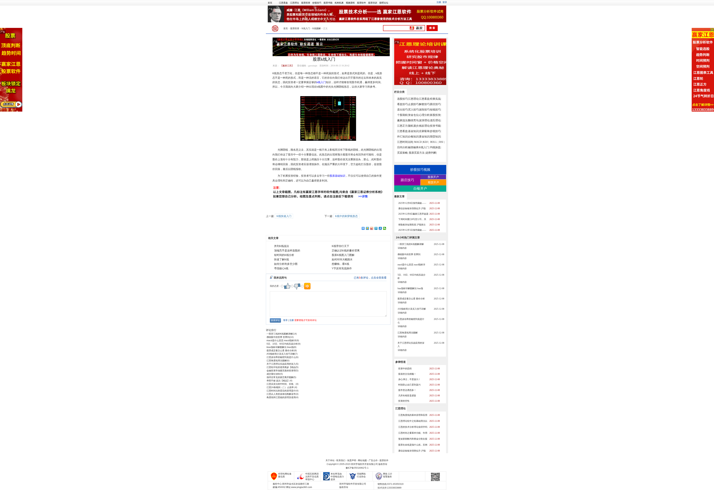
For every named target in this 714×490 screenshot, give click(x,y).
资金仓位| (413, 115)
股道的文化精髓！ (407, 374)
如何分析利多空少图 (286, 264)
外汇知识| (402, 136)
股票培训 (372, 2)
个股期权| (402, 115)
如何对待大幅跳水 (342, 259)
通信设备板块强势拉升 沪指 (412, 208)
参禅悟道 (400, 361)
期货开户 (433, 182)
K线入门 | (424, 147)
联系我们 (340, 460)
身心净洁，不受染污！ (409, 379)
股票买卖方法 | (417, 152)
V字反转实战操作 (342, 268)
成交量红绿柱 (273, 374)
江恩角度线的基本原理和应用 (412, 415)
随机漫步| (413, 125)
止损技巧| (413, 104)
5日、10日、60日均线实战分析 (282, 344)
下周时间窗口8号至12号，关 (412, 219)
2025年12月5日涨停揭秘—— (412, 230)
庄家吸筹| (424, 131)
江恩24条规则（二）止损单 (280, 387)
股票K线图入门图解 (343, 255)
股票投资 (305, 2)
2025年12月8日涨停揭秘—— (412, 203)
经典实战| (435, 98)
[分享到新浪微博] (371, 228)
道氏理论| (435, 120)
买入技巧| (413, 109)
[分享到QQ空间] (367, 228)
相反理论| (424, 125)
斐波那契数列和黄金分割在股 (412, 439)
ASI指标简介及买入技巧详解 (281, 354)
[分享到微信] (384, 228)
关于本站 (330, 460)
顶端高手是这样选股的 (287, 250)
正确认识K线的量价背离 (346, 250)
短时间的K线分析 (284, 255)
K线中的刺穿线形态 (346, 216)
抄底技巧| (435, 131)
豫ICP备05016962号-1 (357, 468)
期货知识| (435, 136)
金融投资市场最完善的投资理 (281, 370)
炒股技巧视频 (420, 169)
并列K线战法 (281, 246)
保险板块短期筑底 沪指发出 (412, 224)
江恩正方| (402, 125)
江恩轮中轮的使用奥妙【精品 (281, 367)
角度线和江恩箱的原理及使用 (281, 397)
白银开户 (420, 188)
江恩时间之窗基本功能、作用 (412, 433)
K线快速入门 (283, 216)
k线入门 (321, 82)
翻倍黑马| (413, 120)
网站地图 (362, 460)
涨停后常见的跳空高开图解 (280, 377)
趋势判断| (431, 152)
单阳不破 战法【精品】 (278, 380)
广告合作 (373, 460)
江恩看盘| (424, 98)
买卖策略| (402, 152)
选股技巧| (402, 98)
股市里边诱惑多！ (407, 390)
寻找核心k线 (281, 268)
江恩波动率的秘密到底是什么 (281, 357)
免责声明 (351, 460)
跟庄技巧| (435, 104)
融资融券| (413, 147)
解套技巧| (424, 104)
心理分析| (424, 115)
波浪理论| (424, 120)
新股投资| (435, 115)
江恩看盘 (283, 2)
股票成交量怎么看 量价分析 (280, 350)
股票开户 (433, 177)
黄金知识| (424, 136)
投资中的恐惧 (405, 368)
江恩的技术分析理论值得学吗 (412, 427)
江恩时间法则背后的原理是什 (281, 390)
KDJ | (426, 142)
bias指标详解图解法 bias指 (280, 347)
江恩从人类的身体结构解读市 (281, 394)
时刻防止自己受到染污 (409, 384)
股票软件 (361, 2)
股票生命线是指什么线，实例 (412, 445)
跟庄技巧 (407, 180)
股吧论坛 (383, 2)
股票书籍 (328, 2)
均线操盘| (435, 147)
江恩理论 (294, 2)
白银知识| (413, 136)
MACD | (418, 142)
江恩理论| (413, 98)
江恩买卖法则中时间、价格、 (281, 384)
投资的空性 (403, 401)
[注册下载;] (703, 70)
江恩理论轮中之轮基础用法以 (412, 421)
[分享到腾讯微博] (376, 228)
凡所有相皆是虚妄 (407, 395)
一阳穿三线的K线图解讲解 (280, 333)
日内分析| (402, 147)
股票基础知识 (337, 175)
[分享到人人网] (380, 228)
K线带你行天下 (340, 246)
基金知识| (413, 131)
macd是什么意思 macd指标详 (281, 340)
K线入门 (306, 28)
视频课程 (350, 2)
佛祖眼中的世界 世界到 (278, 337)
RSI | (442, 142)
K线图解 (316, 28)
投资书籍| (435, 125)
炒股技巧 (316, 2)
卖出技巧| (402, 109)
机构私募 (339, 2)
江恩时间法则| (405, 142)
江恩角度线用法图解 (277, 360)
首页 (270, 2)
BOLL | (434, 142)
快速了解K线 (281, 259)
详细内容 (402, 248)
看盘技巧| (402, 104)
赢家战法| (402, 120)
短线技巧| (435, 109)
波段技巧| (424, 109)
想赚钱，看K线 (340, 264)
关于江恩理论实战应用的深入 (281, 364)
